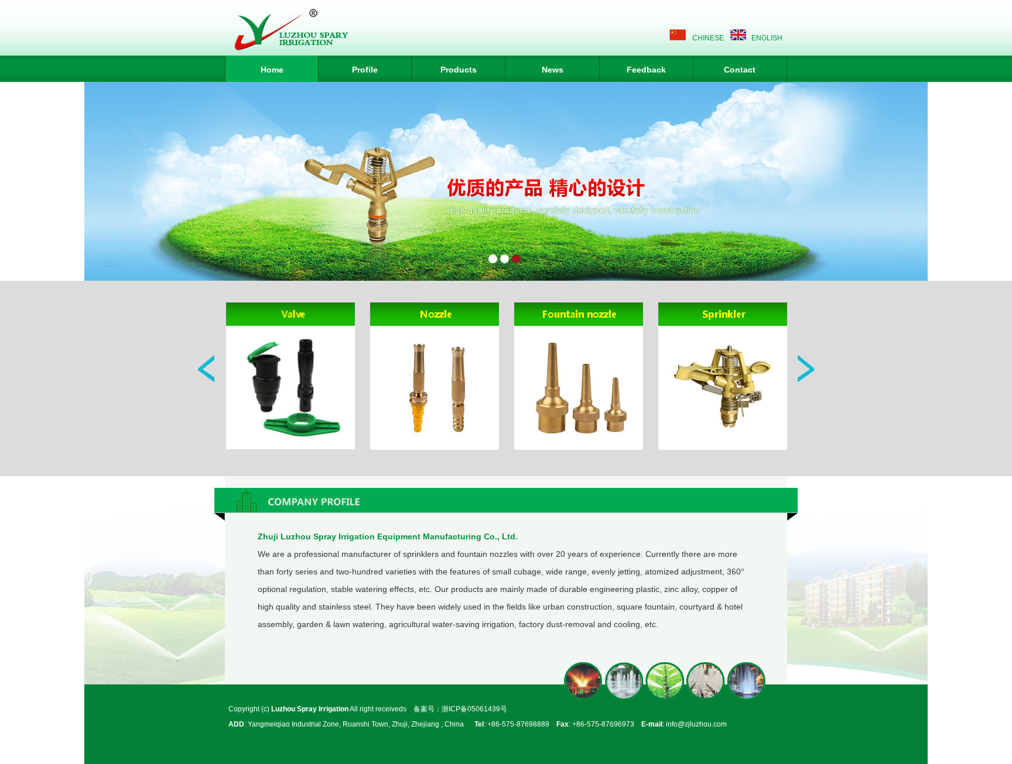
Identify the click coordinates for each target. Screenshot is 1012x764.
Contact (739, 69)
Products (458, 69)
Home (272, 69)
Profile (365, 69)
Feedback (646, 69)
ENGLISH (766, 38)
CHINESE (708, 38)
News (552, 69)
